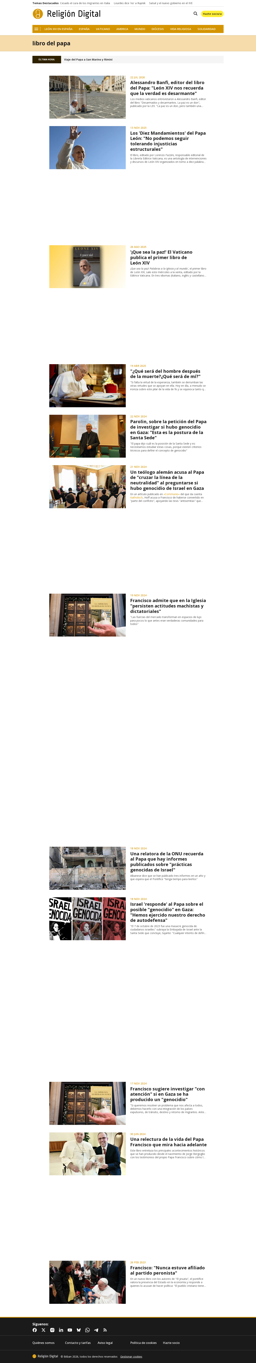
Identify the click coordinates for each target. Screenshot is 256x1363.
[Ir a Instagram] (53, 1330)
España (84, 29)
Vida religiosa (180, 29)
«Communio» (172, 494)
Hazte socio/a (212, 14)
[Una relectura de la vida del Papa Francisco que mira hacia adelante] (87, 1153)
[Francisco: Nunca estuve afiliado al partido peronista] (87, 1282)
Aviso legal (105, 1343)
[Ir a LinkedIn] (62, 1330)
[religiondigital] (45, 1356)
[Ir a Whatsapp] (88, 1330)
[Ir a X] (44, 1330)
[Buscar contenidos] (194, 13)
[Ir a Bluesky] (79, 1330)
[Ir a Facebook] (35, 1330)
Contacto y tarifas (78, 1343)
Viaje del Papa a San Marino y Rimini (88, 59)
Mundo (140, 29)
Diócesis (158, 29)
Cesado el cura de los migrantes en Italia (85, 3)
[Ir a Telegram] (97, 1330)
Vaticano (103, 29)
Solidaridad (207, 29)
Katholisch (136, 497)
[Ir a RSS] (106, 1330)
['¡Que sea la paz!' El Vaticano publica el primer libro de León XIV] (87, 266)
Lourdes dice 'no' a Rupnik (129, 3)
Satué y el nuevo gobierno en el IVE (170, 3)
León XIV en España (59, 29)
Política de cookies (143, 1343)
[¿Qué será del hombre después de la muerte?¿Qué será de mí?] (87, 385)
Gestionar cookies (131, 1356)
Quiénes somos (43, 1343)
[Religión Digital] (66, 14)
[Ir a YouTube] (71, 1330)
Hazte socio (171, 1343)
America (122, 29)
